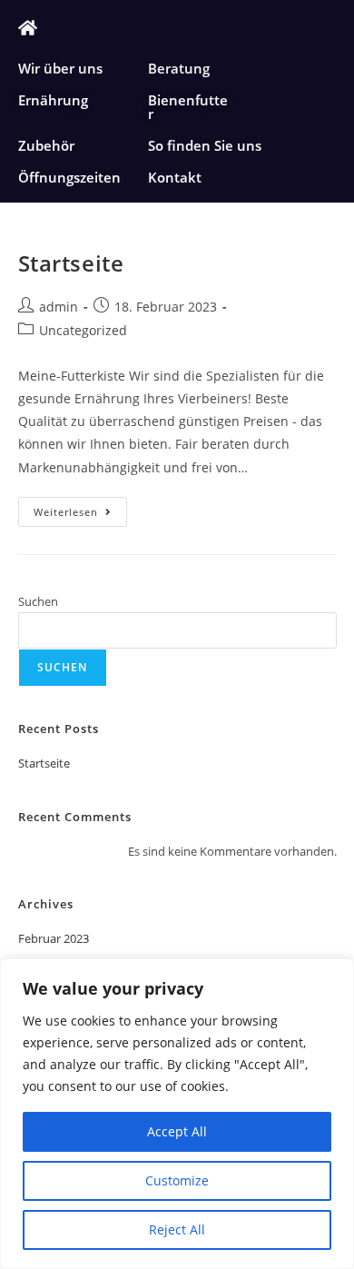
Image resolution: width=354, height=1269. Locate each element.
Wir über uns (60, 68)
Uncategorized (83, 330)
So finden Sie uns (204, 145)
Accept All (177, 1131)
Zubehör (46, 145)
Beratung (179, 68)
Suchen (38, 601)
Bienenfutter (188, 107)
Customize (177, 1180)
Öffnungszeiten (69, 177)
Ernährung (53, 100)
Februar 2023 (53, 938)
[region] (177, 1113)
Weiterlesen (80, 508)
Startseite (71, 263)
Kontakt (175, 177)
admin (58, 306)
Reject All (177, 1229)
